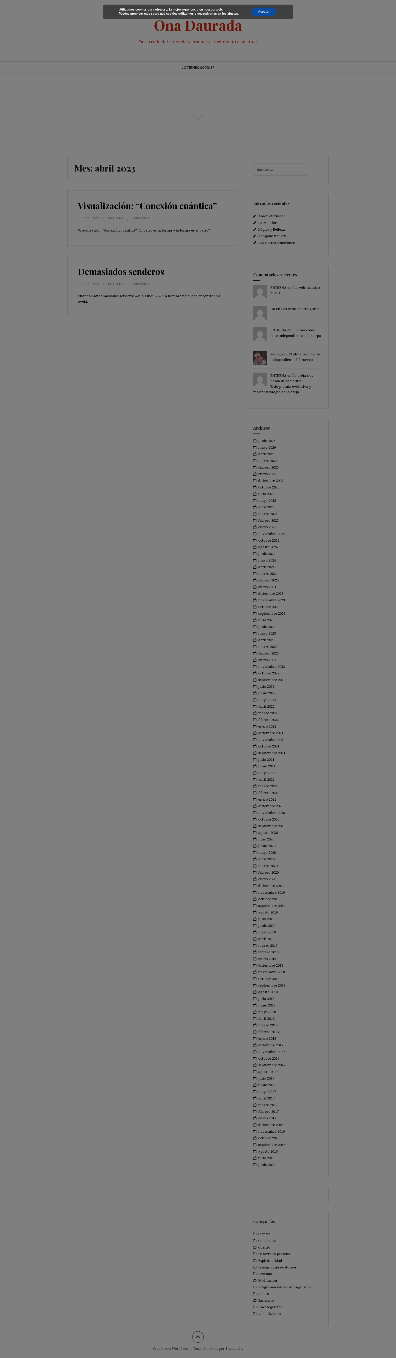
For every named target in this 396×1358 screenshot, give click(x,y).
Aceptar (264, 11)
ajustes (232, 14)
